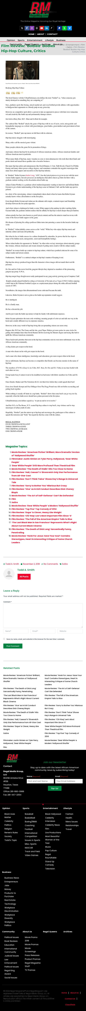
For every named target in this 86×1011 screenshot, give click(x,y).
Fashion (69, 814)
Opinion (11, 40)
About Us (57, 44)
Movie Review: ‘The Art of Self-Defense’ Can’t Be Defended (42, 495)
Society (8, 836)
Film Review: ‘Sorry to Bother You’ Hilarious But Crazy (39, 485)
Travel (69, 829)
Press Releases (32, 955)
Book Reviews (11, 941)
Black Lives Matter (9, 816)
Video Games (31, 855)
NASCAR (29, 847)
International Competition (31, 835)
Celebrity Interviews (50, 819)
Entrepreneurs (11, 881)
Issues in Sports (32, 840)
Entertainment (34, 40)
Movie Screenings (30, 950)
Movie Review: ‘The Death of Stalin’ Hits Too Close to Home (42, 469)
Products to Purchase (10, 895)
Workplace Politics (9, 924)
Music (48, 847)
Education (9, 945)
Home (64, 993)
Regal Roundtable (50, 856)
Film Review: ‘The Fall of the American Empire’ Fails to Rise (42, 519)
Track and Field (32, 851)
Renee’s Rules (11, 832)
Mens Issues (72, 821)
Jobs (6, 885)
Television (50, 868)
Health (69, 817)
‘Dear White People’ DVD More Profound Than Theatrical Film (43, 465)
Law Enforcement (10, 961)
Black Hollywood (53, 814)
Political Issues (11, 937)
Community (16, 44)
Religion (8, 828)
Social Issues (10, 977)
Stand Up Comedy (49, 863)
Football (29, 829)
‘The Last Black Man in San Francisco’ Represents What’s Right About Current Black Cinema (21, 698)
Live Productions (53, 832)
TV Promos (30, 970)
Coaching (29, 825)
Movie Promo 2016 (31, 939)
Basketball (30, 817)
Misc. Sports (31, 844)
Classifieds (70, 1004)
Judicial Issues (11, 955)
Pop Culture (51, 850)
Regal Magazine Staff (33, 965)
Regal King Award (9, 972)
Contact (7, 766)
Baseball (29, 814)
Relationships (72, 825)
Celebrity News (52, 825)
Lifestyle (49, 40)
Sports (21, 40)
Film (83, 45)
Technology (10, 904)
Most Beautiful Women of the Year (52, 839)
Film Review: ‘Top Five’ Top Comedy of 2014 (34, 509)
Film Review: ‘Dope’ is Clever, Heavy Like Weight (36, 512)
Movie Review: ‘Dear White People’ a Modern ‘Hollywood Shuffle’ (45, 505)
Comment (7, 602)
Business (60, 40)
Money (7, 889)
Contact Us (70, 998)
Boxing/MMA (31, 821)
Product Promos (32, 959)
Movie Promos (32, 944)
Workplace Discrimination (11, 909)
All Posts (24, 576)
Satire (69, 47)
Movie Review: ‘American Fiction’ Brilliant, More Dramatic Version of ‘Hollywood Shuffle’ (21, 678)
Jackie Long (30, 175)
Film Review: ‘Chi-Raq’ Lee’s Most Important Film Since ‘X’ (42, 515)
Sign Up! (54, 788)
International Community (10, 950)
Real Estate (9, 900)
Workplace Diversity (9, 917)
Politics (7, 825)
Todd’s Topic (10, 840)
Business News (11, 878)
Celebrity (8, 821)
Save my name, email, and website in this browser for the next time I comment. (35, 639)
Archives (46, 44)
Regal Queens (32, 44)
